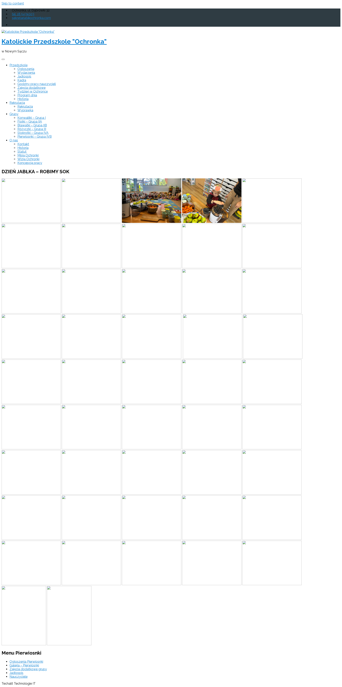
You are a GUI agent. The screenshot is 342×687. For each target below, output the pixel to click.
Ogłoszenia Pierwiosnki (26, 661)
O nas (14, 140)
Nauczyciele (19, 676)
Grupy (14, 114)
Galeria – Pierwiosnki (24, 665)
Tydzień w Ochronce (32, 91)
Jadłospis (24, 76)
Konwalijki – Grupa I (31, 118)
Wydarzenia (26, 73)
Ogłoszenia (25, 69)
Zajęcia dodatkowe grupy (28, 669)
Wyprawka (25, 110)
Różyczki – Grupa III (31, 129)
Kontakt (23, 144)
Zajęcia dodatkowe (31, 88)
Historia (22, 99)
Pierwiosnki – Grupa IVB (34, 136)
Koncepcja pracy (29, 163)
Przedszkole (19, 65)
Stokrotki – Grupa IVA (32, 133)
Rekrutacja (17, 103)
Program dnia (27, 95)
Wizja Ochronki (28, 159)
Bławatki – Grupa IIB (32, 125)
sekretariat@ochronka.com (31, 18)
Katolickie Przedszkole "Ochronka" (54, 41)
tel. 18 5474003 (23, 14)
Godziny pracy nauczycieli (36, 84)
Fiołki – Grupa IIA (29, 121)
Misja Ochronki (28, 155)
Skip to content (13, 3)
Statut (22, 151)
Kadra (21, 80)
